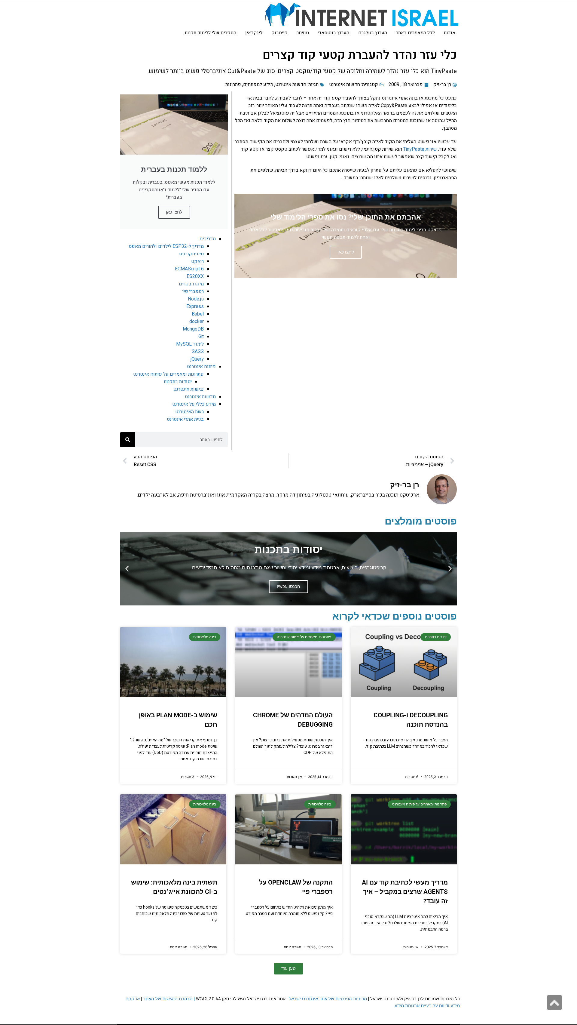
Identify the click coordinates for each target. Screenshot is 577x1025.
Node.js (196, 299)
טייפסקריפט (191, 253)
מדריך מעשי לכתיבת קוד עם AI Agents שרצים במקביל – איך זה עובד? (405, 892)
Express (195, 306)
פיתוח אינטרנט (201, 366)
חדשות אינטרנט (344, 84)
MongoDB (193, 329)
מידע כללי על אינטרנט (194, 404)
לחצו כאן (174, 212)
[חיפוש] (127, 439)
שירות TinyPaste (420, 149)
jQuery (197, 359)
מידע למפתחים (258, 84)
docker (196, 321)
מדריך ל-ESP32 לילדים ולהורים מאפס (166, 246)
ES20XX (195, 276)
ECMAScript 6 (189, 268)
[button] (450, 568)
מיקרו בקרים (191, 284)
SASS (198, 351)
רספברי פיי (193, 291)
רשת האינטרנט (189, 411)
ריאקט (197, 261)
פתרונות (233, 84)
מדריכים (208, 238)
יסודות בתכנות (178, 381)
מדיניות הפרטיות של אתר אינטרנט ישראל (328, 999)
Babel (198, 314)
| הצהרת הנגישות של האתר (169, 999)
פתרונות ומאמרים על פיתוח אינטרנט (168, 374)
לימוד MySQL (190, 344)
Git (201, 336)
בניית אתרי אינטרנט (185, 419)
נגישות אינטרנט (188, 389)
